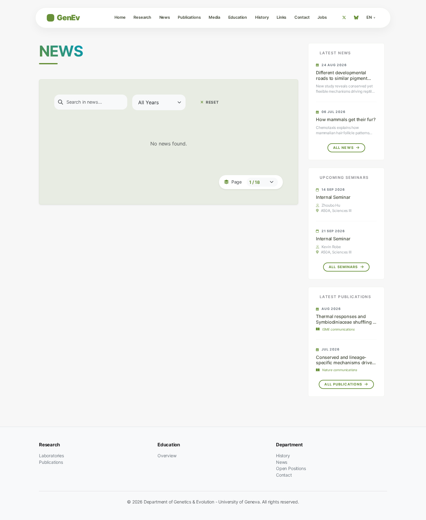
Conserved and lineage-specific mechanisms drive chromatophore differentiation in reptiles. (344, 365)
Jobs (322, 17)
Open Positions (291, 468)
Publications (189, 17)
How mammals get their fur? (345, 119)
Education (237, 17)
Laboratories (51, 455)
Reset (212, 102)
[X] (344, 18)
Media (214, 17)
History (262, 17)
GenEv (68, 17)
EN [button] (369, 17)
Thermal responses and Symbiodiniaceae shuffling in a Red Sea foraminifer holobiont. (346, 324)
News (164, 17)
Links (281, 17)
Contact (302, 17)
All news (344, 147)
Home (120, 17)
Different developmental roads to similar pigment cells (341, 78)
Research (142, 17)
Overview (167, 455)
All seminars (344, 267)
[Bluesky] (356, 18)
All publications (343, 384)
